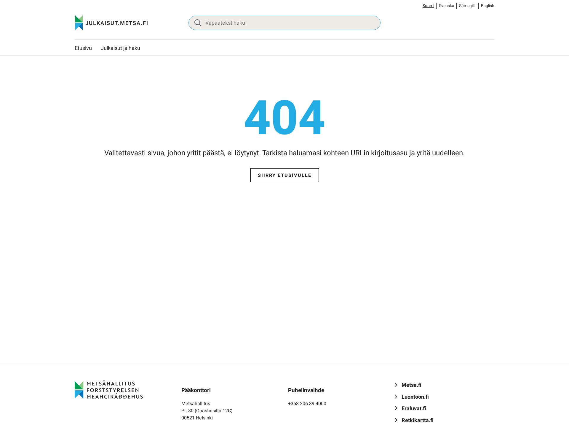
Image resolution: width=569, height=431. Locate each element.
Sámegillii (467, 6)
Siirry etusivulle (284, 175)
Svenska (446, 6)
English (487, 6)
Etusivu (83, 48)
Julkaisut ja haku (120, 48)
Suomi (428, 6)
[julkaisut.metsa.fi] (109, 389)
